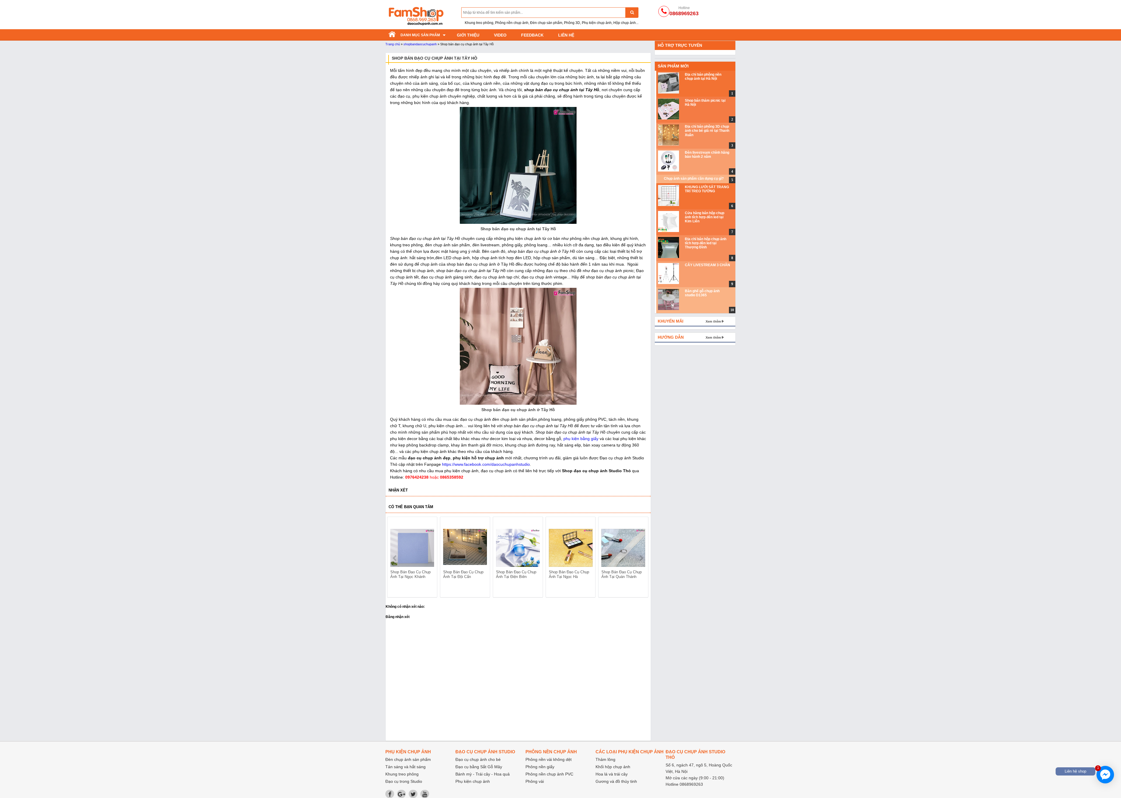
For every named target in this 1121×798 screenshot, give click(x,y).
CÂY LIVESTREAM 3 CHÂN (707, 265)
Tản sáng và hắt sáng (405, 766)
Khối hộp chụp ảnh (613, 766)
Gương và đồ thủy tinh (616, 781)
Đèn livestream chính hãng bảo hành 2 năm (707, 154)
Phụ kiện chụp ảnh (472, 781)
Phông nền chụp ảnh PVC (549, 774)
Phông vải (534, 781)
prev (395, 558)
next (641, 558)
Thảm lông (605, 759)
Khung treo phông (402, 774)
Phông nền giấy (539, 766)
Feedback (532, 35)
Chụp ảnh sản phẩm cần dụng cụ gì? (694, 178)
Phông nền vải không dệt (548, 759)
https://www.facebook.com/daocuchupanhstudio (486, 464)
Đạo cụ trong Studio (403, 781)
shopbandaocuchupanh (420, 44)
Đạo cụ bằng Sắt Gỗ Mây (478, 766)
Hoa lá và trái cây (612, 774)
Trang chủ (392, 44)
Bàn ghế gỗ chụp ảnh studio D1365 (702, 293)
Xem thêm (713, 321)
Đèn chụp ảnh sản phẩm (408, 759)
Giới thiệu (468, 35)
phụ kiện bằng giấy (580, 438)
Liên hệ (566, 35)
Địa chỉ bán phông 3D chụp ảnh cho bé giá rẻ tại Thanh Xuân (707, 130)
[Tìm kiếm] (631, 12)
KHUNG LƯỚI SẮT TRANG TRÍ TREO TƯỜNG (707, 189)
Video (500, 35)
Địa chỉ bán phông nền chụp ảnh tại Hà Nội (703, 76)
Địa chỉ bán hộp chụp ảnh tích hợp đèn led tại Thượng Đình (705, 243)
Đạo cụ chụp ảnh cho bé (478, 759)
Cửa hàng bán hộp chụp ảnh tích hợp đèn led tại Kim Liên (704, 217)
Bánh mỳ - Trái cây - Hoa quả (482, 774)
